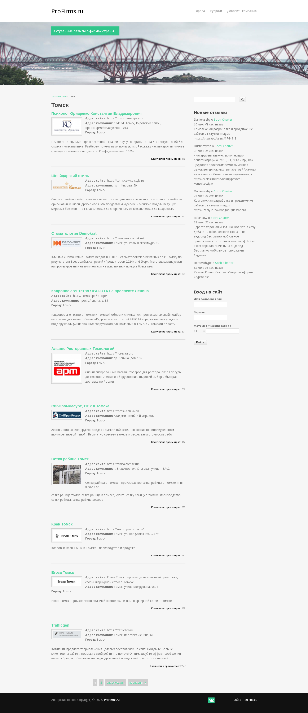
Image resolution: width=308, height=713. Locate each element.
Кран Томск (61, 524)
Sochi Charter (223, 119)
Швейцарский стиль (70, 175)
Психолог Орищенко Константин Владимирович (96, 113)
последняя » (137, 682)
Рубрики (216, 11)
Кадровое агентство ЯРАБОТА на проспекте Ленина (100, 290)
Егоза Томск (62, 572)
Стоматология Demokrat (74, 233)
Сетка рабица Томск (70, 458)
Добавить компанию (242, 11)
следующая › (115, 682)
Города (199, 11)
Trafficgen (60, 625)
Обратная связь (245, 700)
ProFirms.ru (67, 11)
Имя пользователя (208, 299)
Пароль (199, 312)
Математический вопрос (212, 326)
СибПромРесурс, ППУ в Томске (80, 406)
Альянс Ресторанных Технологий (82, 348)
